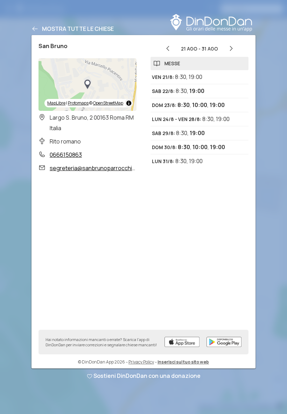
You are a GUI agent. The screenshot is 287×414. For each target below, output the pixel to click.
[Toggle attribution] (129, 103)
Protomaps (78, 103)
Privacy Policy (141, 362)
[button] (87, 84)
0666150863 (66, 155)
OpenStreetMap (108, 103)
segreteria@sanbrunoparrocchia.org (98, 168)
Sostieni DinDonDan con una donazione (147, 376)
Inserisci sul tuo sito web (183, 362)
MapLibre (56, 103)
